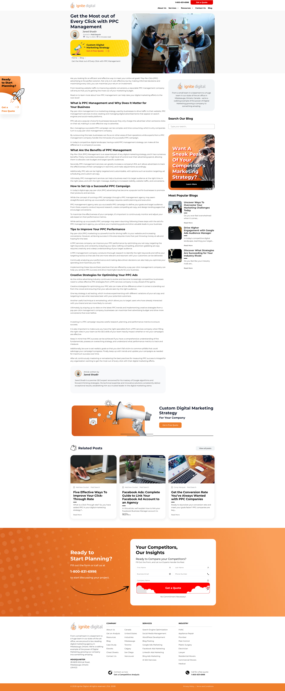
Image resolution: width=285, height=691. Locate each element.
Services (172, 8)
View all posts (205, 448)
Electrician (183, 649)
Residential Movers (187, 656)
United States (130, 633)
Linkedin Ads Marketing (153, 652)
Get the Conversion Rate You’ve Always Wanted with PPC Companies (189, 495)
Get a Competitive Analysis (126, 675)
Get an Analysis (113, 633)
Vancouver (129, 656)
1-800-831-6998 (182, 2)
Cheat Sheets (112, 652)
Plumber (182, 637)
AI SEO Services (149, 660)
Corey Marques (180, 487)
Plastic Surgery (185, 645)
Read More (188, 223)
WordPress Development (153, 637)
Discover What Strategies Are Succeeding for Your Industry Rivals (199, 253)
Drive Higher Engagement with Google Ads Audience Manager (199, 230)
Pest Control (184, 641)
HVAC (181, 630)
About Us (162, 8)
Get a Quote (201, 2)
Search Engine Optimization (155, 630)
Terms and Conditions (205, 686)
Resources (186, 8)
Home (74, 58)
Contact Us (200, 8)
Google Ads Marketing (152, 645)
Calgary (127, 649)
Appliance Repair (186, 633)
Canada (127, 630)
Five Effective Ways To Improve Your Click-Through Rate (90, 495)
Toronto (127, 645)
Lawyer (182, 652)
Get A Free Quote (170, 425)
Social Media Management (154, 633)
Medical (182, 664)
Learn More (191, 184)
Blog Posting (148, 641)
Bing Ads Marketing (151, 656)
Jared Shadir (90, 31)
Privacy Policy (188, 686)
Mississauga (129, 641)
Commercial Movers (187, 660)
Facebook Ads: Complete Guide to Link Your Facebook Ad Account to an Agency (141, 497)
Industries (128, 637)
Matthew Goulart (83, 487)
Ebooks (109, 649)
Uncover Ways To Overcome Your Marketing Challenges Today (197, 206)
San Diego (129, 652)
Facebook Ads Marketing (153, 649)
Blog (210, 8)
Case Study (111, 645)
